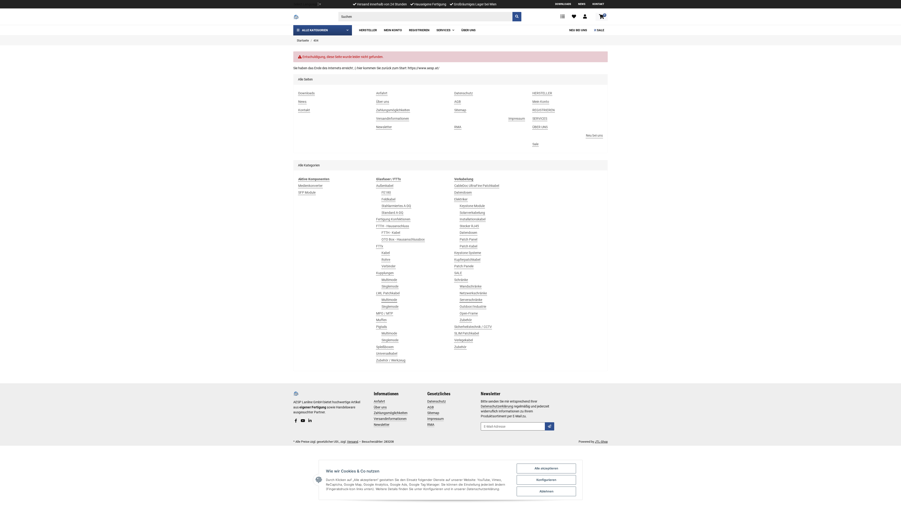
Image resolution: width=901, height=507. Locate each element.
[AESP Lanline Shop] (296, 17)
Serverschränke (471, 300)
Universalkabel (386, 353)
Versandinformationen (390, 419)
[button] (585, 17)
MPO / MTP (384, 313)
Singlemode (390, 286)
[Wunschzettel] (574, 17)
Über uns (380, 407)
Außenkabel (384, 186)
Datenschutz (436, 401)
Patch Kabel (468, 246)
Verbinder (389, 266)
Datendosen (463, 192)
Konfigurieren (546, 480)
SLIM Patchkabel (466, 333)
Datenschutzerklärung (497, 406)
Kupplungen (385, 273)
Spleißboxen (385, 347)
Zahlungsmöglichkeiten (391, 413)
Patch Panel (468, 239)
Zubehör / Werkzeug (390, 360)
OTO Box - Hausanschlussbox (403, 239)
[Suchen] (516, 16)
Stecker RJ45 (469, 226)
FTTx (379, 246)
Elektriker (461, 199)
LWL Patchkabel (388, 293)
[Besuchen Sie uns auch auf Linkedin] (310, 421)
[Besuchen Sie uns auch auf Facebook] (295, 421)
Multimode (389, 280)
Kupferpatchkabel (467, 259)
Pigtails (381, 327)
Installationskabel (472, 219)
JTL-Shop (601, 441)
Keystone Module (472, 206)
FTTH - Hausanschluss (392, 226)
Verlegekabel (463, 340)
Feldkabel (388, 199)
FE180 (386, 192)
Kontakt (598, 4)
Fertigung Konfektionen (393, 219)
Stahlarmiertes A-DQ (396, 206)
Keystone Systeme (467, 253)
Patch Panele (463, 266)
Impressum (435, 419)
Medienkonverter (310, 186)
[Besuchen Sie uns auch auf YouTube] (302, 421)
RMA (430, 424)
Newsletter (381, 424)
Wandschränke (470, 286)
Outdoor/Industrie (473, 306)
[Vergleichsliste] (562, 17)
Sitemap (433, 413)
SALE (458, 273)
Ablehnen (546, 491)
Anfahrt (379, 401)
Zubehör (466, 320)
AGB (430, 407)
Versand (352, 441)
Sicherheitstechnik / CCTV (473, 327)
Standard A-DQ (392, 213)
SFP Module (307, 192)
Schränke (461, 280)
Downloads (563, 4)
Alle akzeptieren (546, 468)
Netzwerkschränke (473, 293)
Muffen (381, 320)
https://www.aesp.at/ (423, 68)
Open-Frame (469, 313)
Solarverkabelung (472, 213)
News (581, 4)
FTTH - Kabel (391, 232)
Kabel (386, 253)
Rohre (386, 259)
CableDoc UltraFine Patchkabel (476, 186)
